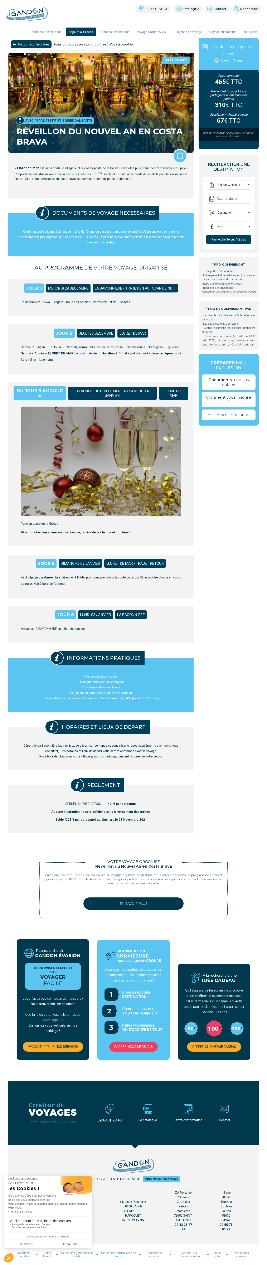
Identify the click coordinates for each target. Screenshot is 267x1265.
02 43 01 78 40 (156, 9)
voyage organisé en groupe (131, 875)
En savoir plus (133, 904)
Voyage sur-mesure (223, 32)
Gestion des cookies (241, 1254)
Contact (220, 9)
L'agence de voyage (188, 32)
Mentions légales (24, 1254)
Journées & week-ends (46, 32)
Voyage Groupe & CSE (152, 32)
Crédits (186, 1253)
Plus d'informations (161, 1179)
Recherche (249, 9)
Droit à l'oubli (47, 1254)
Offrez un (214, 1047)
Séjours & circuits (81, 32)
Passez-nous (133, 1047)
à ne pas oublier (228, 382)
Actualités (251, 32)
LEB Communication (189, 1254)
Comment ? (228, 399)
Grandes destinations (115, 32)
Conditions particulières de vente (118, 1254)
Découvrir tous (53, 1047)
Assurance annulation (228, 415)
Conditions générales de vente (77, 1254)
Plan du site (217, 1254)
